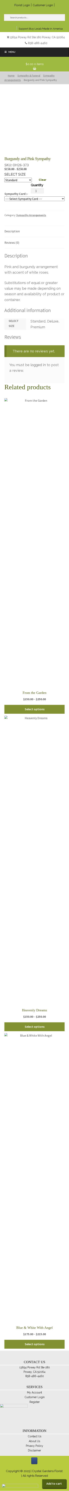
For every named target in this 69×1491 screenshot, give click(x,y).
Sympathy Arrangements (31, 215)
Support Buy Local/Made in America (41, 28)
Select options (34, 709)
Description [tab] (12, 231)
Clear (42, 180)
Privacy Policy (34, 1445)
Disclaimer (34, 1450)
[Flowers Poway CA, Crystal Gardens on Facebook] (34, 1460)
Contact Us (34, 1436)
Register (35, 1402)
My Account (34, 1392)
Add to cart (54, 1483)
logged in (38, 365)
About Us (34, 1441)
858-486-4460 (37, 43)
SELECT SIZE (15, 174)
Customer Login (43, 5)
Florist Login (22, 5)
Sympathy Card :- (16, 194)
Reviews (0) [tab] (11, 242)
